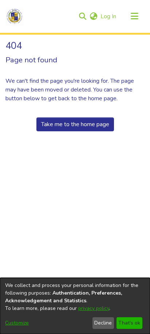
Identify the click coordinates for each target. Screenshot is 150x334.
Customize (17, 322)
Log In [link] (108, 16)
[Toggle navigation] (134, 16)
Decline (103, 322)
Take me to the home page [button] (75, 124)
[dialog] (75, 306)
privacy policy (93, 308)
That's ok (129, 322)
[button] (14, 16)
